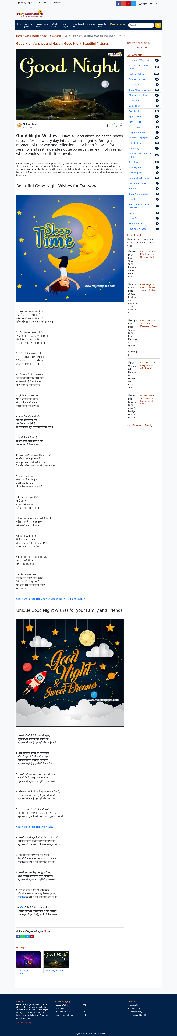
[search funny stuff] (158, 25)
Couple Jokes (135, 111)
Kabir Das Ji (134, 218)
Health (132, 199)
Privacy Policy (136, 1011)
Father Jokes (135, 121)
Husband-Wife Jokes (42, 25)
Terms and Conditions (140, 1015)
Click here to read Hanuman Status (35, 826)
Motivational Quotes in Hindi (140, 155)
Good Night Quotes (51, 35)
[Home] (30, 13)
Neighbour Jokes (137, 132)
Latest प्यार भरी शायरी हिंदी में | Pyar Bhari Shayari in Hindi (148, 254)
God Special (135, 162)
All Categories (32, 35)
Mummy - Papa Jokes (139, 137)
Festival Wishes (53, 25)
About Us (134, 1005)
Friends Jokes (135, 127)
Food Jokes (134, 100)
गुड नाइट (22, 896)
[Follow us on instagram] (142, 47)
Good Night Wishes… (56, 970)
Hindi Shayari (65, 25)
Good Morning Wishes (140, 89)
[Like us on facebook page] (138, 47)
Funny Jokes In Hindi (78, 25)
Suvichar (91, 24)
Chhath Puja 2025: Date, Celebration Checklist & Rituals (148, 287)
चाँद (21, 907)
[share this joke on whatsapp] (22, 936)
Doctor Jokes (135, 84)
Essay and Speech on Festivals (139, 206)
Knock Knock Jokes (138, 183)
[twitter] (27, 936)
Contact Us (135, 1008)
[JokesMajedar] (133, 3)
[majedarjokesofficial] (118, 3)
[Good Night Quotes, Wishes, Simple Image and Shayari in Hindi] (28, 959)
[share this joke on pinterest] (32, 936)
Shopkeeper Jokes (138, 95)
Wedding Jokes (136, 172)
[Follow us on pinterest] (146, 47)
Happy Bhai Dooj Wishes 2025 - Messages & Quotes (149, 323)
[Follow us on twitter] (150, 47)
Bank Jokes (134, 105)
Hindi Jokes (134, 188)
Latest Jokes (135, 143)
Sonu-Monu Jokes (137, 79)
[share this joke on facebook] (18, 936)
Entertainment (136, 223)
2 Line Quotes (136, 167)
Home (19, 24)
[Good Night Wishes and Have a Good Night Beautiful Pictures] (56, 959)
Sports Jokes (135, 116)
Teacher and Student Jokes (139, 67)
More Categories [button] (118, 24)
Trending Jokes (28, 25)
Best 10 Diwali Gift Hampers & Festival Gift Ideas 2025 (148, 365)
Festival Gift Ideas (102, 25)
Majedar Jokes (30, 124)
